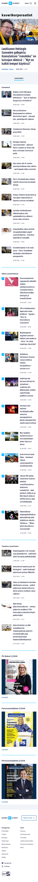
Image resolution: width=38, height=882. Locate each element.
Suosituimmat (25, 834)
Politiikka (5, 69)
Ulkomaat (5, 841)
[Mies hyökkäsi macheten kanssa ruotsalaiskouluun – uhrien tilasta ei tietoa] (11, 441)
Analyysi (4, 838)
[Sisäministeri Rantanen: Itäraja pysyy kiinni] (6, 132)
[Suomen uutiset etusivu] (10, 3)
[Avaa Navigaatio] (35, 3)
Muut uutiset (6, 844)
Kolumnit (5, 854)
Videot (4, 851)
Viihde (4, 857)
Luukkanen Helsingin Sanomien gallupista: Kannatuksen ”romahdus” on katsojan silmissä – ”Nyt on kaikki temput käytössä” (19, 56)
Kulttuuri (5, 847)
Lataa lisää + (19, 78)
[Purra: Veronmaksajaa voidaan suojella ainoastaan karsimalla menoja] (6, 184)
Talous (11, 69)
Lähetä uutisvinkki (26, 841)
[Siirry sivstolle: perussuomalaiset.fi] (10, 873)
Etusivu (22, 831)
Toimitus (23, 838)
